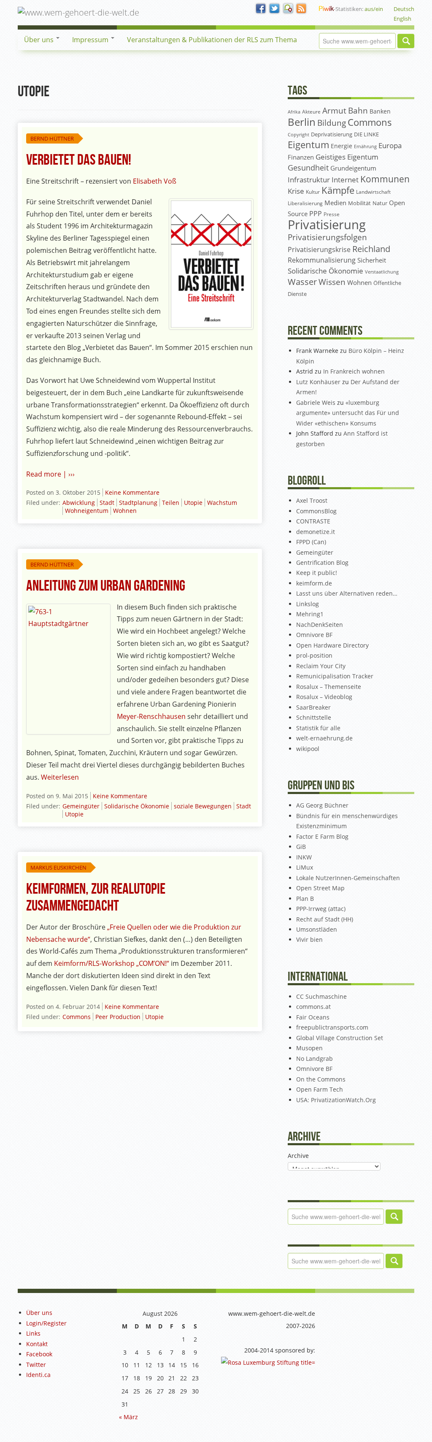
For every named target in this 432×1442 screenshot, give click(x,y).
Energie (341, 146)
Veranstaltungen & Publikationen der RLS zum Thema (212, 39)
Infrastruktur (309, 179)
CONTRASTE (313, 521)
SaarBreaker (313, 707)
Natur (380, 203)
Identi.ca (38, 1375)
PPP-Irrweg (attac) (321, 909)
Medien (335, 202)
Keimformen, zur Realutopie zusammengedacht (95, 897)
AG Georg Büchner (322, 805)
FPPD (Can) (311, 542)
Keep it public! (316, 573)
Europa (390, 145)
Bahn (358, 110)
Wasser (302, 281)
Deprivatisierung (331, 134)
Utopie (193, 503)
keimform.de (314, 583)
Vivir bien (309, 939)
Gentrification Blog (322, 562)
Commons (76, 1017)
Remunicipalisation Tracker (334, 676)
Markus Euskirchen (58, 867)
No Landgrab (314, 1058)
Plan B (305, 898)
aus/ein (373, 9)
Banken (380, 111)
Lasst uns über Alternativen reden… (346, 593)
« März (128, 1417)
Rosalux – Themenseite (328, 687)
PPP (315, 213)
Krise (296, 191)
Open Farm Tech (319, 1089)
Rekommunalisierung (322, 260)
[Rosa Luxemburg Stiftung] (268, 1362)
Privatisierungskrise (319, 249)
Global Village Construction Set (339, 1038)
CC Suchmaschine (321, 996)
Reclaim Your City (321, 666)
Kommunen (385, 179)
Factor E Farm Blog (322, 836)
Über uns (39, 39)
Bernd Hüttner (52, 138)
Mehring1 (310, 614)
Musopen (309, 1048)
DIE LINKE (366, 134)
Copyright (298, 134)
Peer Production (117, 1017)
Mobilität (359, 203)
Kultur (313, 192)
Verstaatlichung (382, 271)
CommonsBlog (316, 511)
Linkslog (307, 604)
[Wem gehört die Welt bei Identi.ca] (288, 9)
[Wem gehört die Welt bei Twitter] (274, 9)
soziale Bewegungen (203, 806)
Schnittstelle (313, 717)
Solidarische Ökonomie (136, 806)
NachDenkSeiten (319, 625)
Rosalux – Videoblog (324, 697)
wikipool (307, 749)
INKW (304, 857)
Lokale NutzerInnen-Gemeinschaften (348, 878)
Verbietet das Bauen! (78, 160)
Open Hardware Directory (332, 645)
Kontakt (37, 1344)
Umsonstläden (316, 929)
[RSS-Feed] (301, 9)
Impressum (91, 39)
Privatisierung (327, 224)
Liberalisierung (305, 203)
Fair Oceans (312, 1017)
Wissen (332, 281)
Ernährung (365, 146)
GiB (301, 847)
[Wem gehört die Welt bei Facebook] (261, 9)
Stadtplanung (138, 503)
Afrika (294, 112)
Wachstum (222, 503)
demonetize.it (315, 532)
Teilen (170, 503)
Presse (332, 214)
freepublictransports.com (332, 1027)
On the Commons (321, 1079)
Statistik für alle (318, 728)
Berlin (302, 122)
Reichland (371, 249)
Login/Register (46, 1323)
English (402, 18)
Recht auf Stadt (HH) (324, 919)
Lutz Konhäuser (318, 382)
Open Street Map (320, 888)
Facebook (39, 1354)
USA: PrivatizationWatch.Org (336, 1100)
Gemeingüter (81, 806)
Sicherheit (371, 260)
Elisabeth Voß (154, 181)
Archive (298, 1156)
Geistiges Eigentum (347, 157)
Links (33, 1333)
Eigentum (308, 144)
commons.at (313, 1007)
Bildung (331, 122)
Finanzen (301, 157)
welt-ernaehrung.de (324, 738)
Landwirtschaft (373, 192)
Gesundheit (308, 168)
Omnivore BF (314, 635)
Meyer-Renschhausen (151, 716)
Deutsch (404, 9)
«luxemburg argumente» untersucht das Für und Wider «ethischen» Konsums (347, 412)
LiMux (304, 867)
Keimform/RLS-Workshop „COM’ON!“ (111, 963)
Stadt (107, 503)
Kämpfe (337, 190)
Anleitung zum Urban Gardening (105, 586)
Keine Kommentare (132, 492)
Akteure (311, 111)
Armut (334, 110)
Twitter (36, 1365)
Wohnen (125, 511)
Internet (345, 179)
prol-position (314, 655)
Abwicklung (78, 503)
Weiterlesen (60, 777)
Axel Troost (311, 500)
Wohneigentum (86, 511)
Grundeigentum (353, 168)
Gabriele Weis (315, 402)
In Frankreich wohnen (354, 371)
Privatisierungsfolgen (327, 237)
